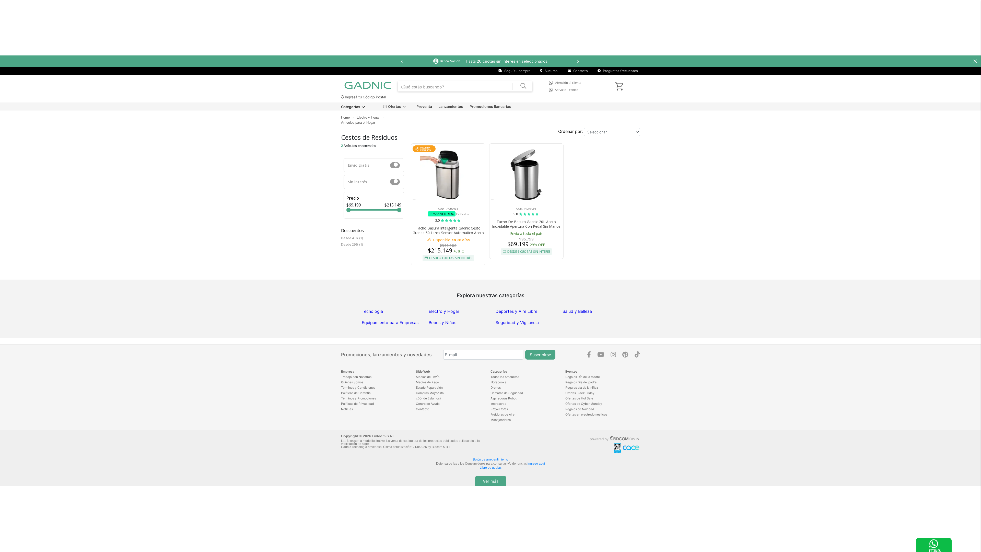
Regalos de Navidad (579, 409)
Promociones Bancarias (490, 106)
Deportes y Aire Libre (516, 311)
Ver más (490, 481)
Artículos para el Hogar (358, 122)
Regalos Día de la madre (582, 377)
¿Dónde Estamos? (428, 398)
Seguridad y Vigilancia (517, 322)
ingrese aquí (536, 463)
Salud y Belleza (577, 311)
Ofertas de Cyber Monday (583, 404)
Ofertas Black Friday (579, 393)
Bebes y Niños (442, 322)
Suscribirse (540, 354)
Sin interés (357, 181)
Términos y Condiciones (358, 387)
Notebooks (498, 382)
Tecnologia (372, 311)
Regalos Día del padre (581, 382)
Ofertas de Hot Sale (579, 398)
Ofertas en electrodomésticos (586, 414)
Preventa (424, 106)
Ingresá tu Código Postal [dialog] (365, 97)
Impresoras (498, 404)
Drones (496, 387)
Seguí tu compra (516, 71)
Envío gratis (358, 165)
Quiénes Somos (352, 382)
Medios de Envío (427, 377)
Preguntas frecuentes (620, 71)
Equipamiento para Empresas (390, 322)
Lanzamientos (450, 106)
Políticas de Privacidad (357, 404)
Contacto (580, 71)
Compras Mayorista (430, 393)
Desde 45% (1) (352, 238)
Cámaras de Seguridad (507, 393)
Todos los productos (505, 377)
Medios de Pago (427, 382)
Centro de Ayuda (428, 404)
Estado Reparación (429, 387)
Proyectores (499, 409)
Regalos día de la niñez (581, 387)
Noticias (347, 409)
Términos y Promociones (358, 398)
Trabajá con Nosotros (356, 377)
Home (345, 117)
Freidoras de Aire (503, 414)
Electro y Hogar (368, 117)
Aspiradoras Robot (504, 398)
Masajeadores (501, 420)
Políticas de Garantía (356, 393)
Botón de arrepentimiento (490, 459)
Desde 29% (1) (352, 244)
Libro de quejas (490, 467)
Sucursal (551, 71)
